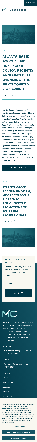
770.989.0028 (8, 367)
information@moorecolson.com (16, 364)
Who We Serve (8, 378)
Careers (5, 392)
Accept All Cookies (18, 438)
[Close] (34, 401)
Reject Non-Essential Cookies (18, 432)
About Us (6, 387)
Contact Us (30, 3)
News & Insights (9, 382)
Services (6, 373)
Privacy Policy (11, 406)
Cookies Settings (18, 426)
